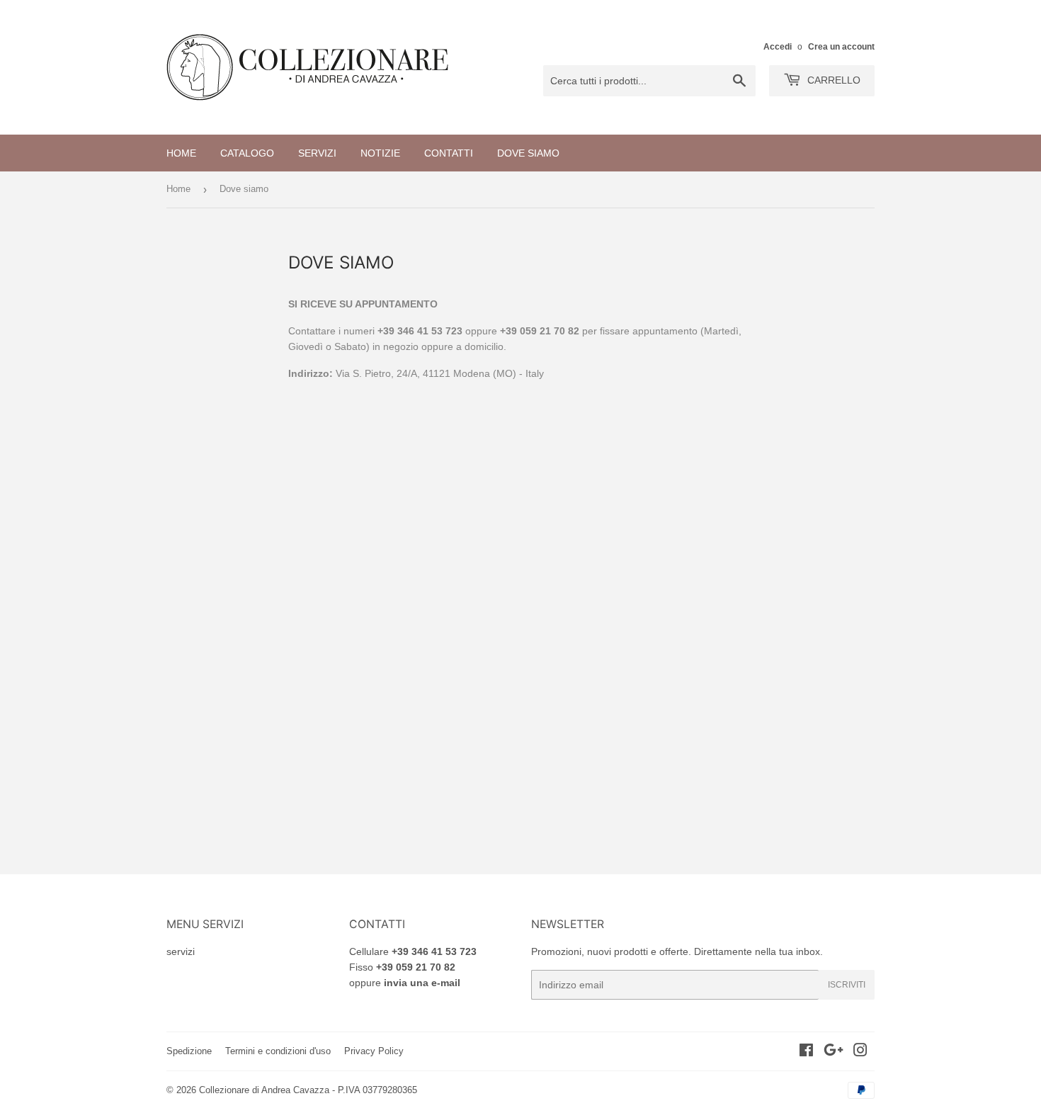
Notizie (380, 153)
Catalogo (247, 153)
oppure (404, 982)
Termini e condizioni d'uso (278, 1051)
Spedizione (189, 1051)
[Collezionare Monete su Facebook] (806, 1052)
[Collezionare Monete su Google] (833, 1052)
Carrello (832, 80)
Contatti (448, 153)
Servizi (317, 153)
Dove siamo (528, 153)
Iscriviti (846, 985)
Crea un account (841, 47)
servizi (180, 951)
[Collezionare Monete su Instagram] (860, 1052)
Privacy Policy (374, 1051)
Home (181, 153)
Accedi (777, 47)
